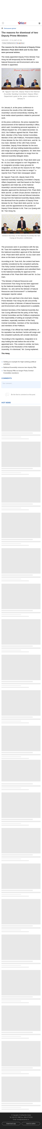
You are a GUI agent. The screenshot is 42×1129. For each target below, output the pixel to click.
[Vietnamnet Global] (22, 24)
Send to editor (31, 1123)
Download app (11, 1123)
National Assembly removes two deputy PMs (19, 367)
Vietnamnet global (10, 28)
